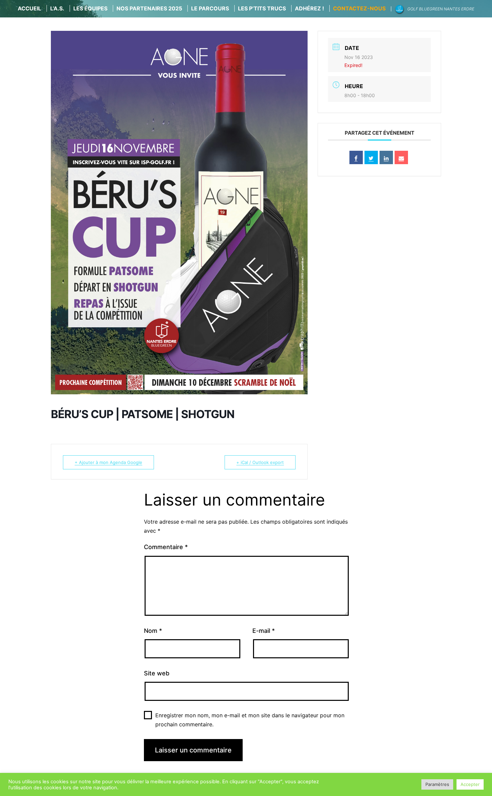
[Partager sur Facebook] (356, 157)
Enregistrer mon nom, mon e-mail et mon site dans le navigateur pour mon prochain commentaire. (249, 720)
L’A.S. (57, 8)
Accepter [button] (470, 784)
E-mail (263, 630)
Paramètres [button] (437, 784)
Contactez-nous (359, 8)
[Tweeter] (371, 157)
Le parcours (210, 8)
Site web (156, 673)
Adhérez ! (309, 8)
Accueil (29, 8)
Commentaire (166, 546)
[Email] (401, 157)
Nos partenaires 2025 (149, 8)
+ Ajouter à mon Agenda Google (108, 462)
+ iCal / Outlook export (260, 462)
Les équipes (90, 8)
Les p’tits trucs (262, 8)
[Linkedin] (386, 157)
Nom (153, 630)
